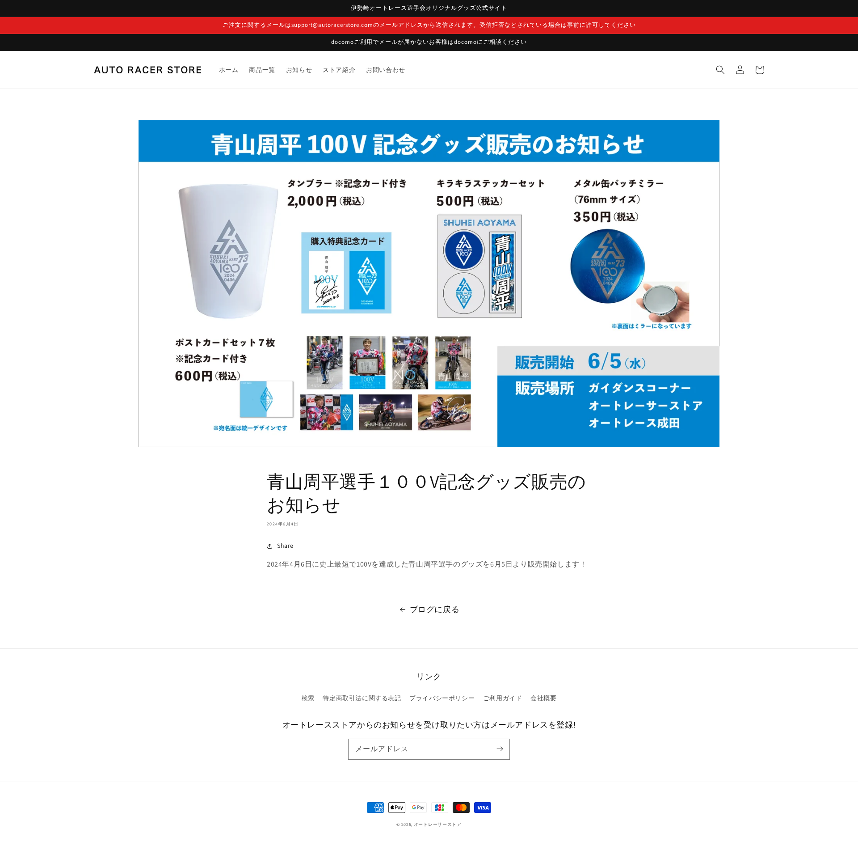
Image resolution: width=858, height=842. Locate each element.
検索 (308, 698)
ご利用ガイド (502, 698)
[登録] (499, 749)
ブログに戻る (435, 609)
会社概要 (543, 698)
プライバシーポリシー (442, 698)
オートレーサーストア (438, 824)
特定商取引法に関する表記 (362, 698)
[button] (720, 70)
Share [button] (285, 546)
